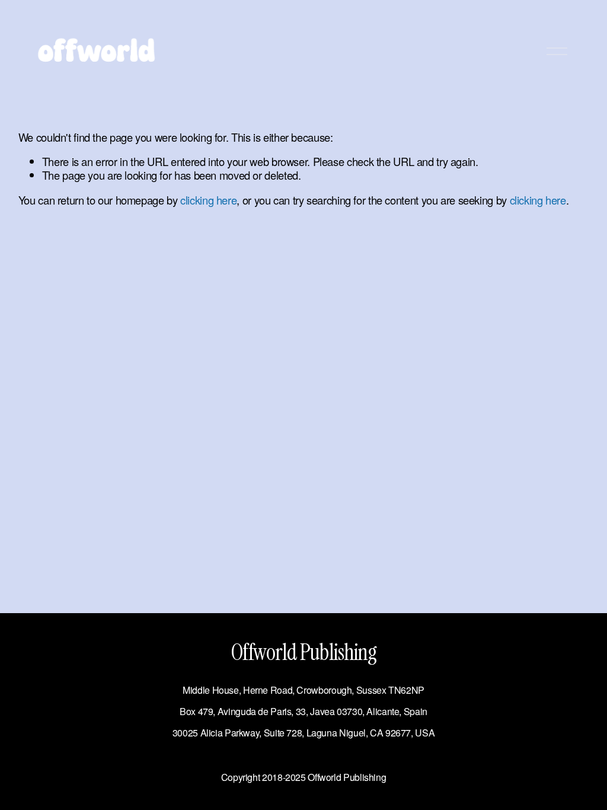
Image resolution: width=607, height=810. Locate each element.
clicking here (208, 200)
